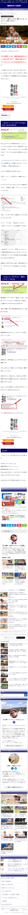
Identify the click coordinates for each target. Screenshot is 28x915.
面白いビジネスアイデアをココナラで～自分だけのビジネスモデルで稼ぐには (13, 634)
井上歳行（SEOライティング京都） (14, 545)
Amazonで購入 (8, 106)
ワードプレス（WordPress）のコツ (7, 16)
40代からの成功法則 (6, 881)
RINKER (17, 160)
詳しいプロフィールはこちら (14, 745)
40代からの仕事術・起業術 (8, 877)
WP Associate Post (7, 160)
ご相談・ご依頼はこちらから (14, 787)
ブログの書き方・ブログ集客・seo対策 (10, 894)
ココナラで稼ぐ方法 (6, 891)
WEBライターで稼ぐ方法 (7, 884)
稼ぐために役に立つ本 (7, 904)
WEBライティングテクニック (8, 887)
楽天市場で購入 (8, 109)
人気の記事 (4, 901)
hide (8, 115)
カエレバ (16, 101)
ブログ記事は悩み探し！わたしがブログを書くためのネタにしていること (14, 631)
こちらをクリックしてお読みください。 (11, 513)
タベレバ (17, 469)
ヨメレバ (15, 466)
